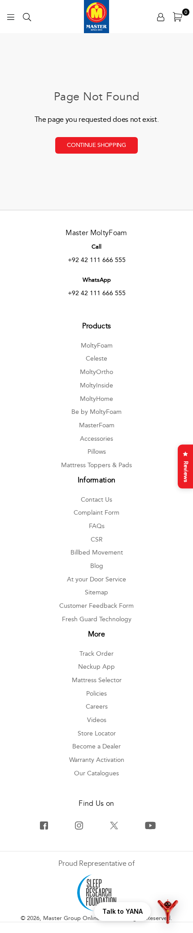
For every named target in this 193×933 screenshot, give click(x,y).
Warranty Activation (96, 760)
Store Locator (97, 733)
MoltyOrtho (96, 372)
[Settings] (161, 16)
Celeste (96, 358)
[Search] (27, 16)
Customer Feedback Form (96, 606)
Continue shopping (96, 145)
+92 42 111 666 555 (97, 260)
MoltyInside (96, 385)
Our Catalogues (96, 773)
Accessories (96, 439)
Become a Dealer (96, 746)
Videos (96, 720)
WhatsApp (97, 280)
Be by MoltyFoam (96, 412)
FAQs (97, 526)
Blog (96, 566)
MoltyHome (96, 399)
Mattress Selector (97, 680)
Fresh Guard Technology (97, 619)
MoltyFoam (97, 345)
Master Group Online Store (79, 918)
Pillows (97, 452)
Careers (97, 706)
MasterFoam (96, 425)
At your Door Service (96, 579)
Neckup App (96, 667)
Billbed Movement (96, 552)
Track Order (96, 654)
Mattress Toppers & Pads (96, 465)
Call (96, 246)
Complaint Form (96, 512)
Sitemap (96, 592)
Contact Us (96, 499)
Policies (96, 693)
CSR (97, 539)
